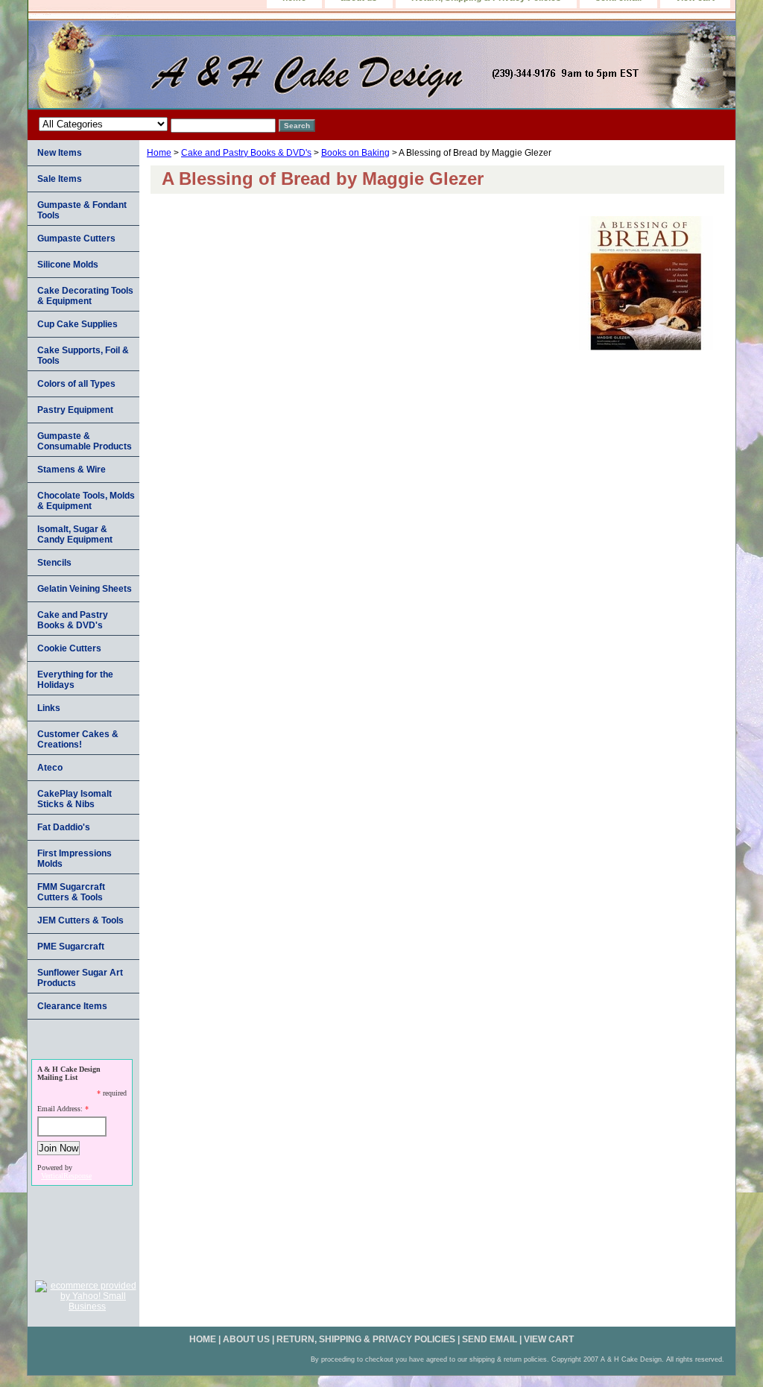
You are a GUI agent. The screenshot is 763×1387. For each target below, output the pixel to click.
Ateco (50, 767)
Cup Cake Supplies (77, 324)
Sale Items (59, 179)
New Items (59, 153)
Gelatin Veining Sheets (84, 589)
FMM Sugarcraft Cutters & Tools (71, 892)
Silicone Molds (67, 264)
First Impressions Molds (74, 858)
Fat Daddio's (63, 827)
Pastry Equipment (75, 410)
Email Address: (60, 1109)
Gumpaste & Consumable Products (84, 441)
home (202, 1339)
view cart (549, 1339)
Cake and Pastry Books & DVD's (246, 153)
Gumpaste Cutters (76, 238)
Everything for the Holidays (75, 679)
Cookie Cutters (69, 648)
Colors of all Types (76, 384)
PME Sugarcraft (70, 946)
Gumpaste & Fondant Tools (82, 210)
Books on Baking (355, 153)
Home (159, 153)
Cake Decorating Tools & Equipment (85, 295)
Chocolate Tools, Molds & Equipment (86, 500)
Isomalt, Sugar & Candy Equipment (75, 534)
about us (246, 1339)
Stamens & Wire (71, 469)
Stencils (54, 562)
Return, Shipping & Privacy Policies (365, 1339)
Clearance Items (72, 1006)
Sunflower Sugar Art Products (80, 977)
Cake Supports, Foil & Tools (83, 355)
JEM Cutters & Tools (80, 920)
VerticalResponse (66, 1176)
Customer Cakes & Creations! (77, 739)
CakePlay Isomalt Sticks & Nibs (74, 799)
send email (489, 1339)
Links (48, 708)
